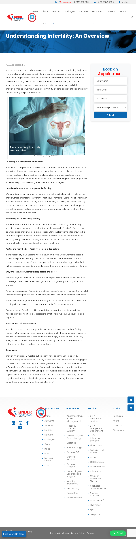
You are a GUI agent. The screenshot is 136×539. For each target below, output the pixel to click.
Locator (124, 2)
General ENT (73, 452)
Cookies (90, 533)
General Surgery (71, 465)
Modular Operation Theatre (95, 478)
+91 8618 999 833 (72, 2)
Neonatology (74, 488)
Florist (93, 457)
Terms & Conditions (59, 533)
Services (56, 11)
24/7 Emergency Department (96, 428)
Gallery (48, 444)
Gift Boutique (97, 462)
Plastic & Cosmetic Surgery (72, 428)
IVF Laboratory (97, 466)
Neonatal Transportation (98, 487)
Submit (110, 115)
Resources (97, 11)
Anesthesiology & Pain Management (75, 418)
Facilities (83, 11)
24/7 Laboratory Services (96, 438)
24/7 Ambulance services (96, 418)
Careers (111, 11)
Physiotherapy (74, 497)
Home (35, 11)
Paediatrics (72, 493)
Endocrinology (74, 447)
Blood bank (96, 445)
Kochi (116, 420)
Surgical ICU (96, 514)
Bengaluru (118, 416)
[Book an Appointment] (115, 399)
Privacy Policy (77, 533)
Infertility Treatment (72, 482)
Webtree (126, 535)
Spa (92, 509)
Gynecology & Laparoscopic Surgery (74, 474)
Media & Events (48, 459)
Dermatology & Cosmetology (75, 437)
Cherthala (118, 425)
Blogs (47, 448)
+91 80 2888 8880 (105, 2)
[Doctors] (122, 407)
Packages (70, 11)
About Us (45, 17)
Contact (123, 11)
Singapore (118, 430)
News (47, 453)
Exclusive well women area (97, 451)
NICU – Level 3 (97, 500)
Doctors (48, 434)
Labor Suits (95, 471)
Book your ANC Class (13, 534)
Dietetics (71, 442)
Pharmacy (95, 505)
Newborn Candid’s (94, 494)
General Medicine (71, 458)
